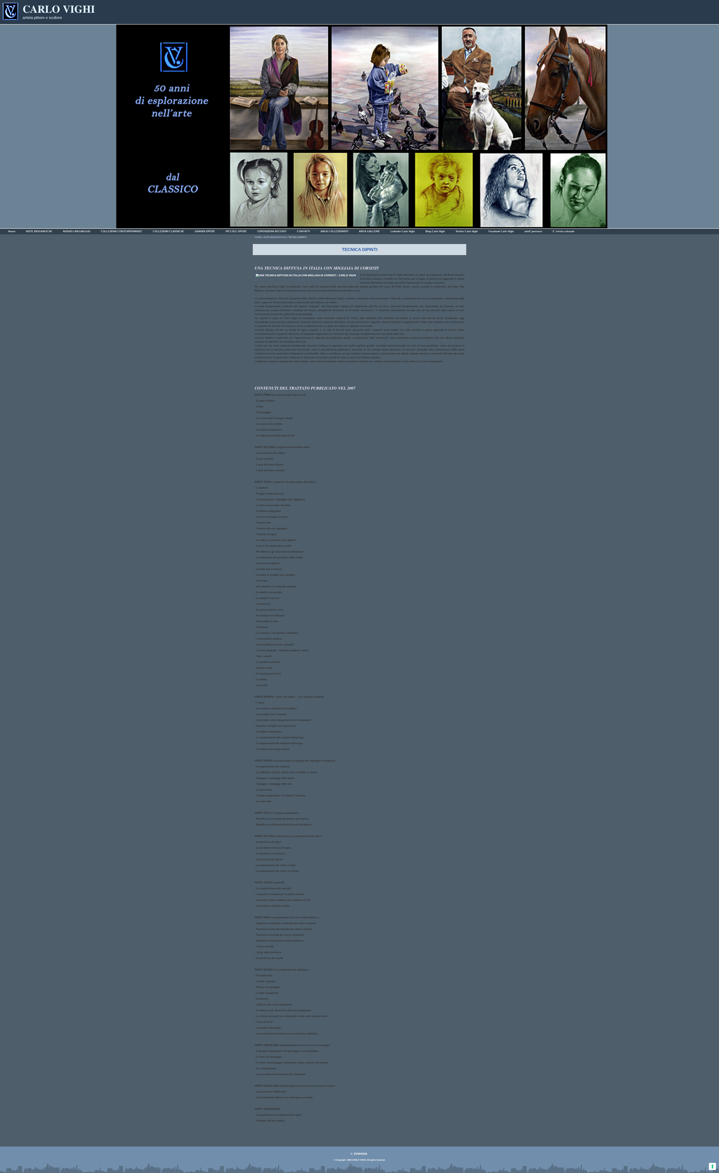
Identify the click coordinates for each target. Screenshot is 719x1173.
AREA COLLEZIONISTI (334, 231)
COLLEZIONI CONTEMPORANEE (121, 231)
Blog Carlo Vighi (435, 231)
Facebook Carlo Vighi (501, 231)
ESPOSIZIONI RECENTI (271, 231)
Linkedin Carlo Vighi (403, 231)
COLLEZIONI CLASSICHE (168, 231)
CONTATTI (303, 231)
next (708, 126)
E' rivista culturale (563, 231)
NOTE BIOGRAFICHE (39, 231)
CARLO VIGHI (59, 8)
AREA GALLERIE (369, 231)
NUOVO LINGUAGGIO (76, 231)
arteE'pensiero (533, 231)
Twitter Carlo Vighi (467, 231)
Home (11, 231)
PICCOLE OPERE (236, 231)
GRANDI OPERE (205, 231)
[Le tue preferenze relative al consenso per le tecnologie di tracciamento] (712, 1166)
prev (10, 126)
